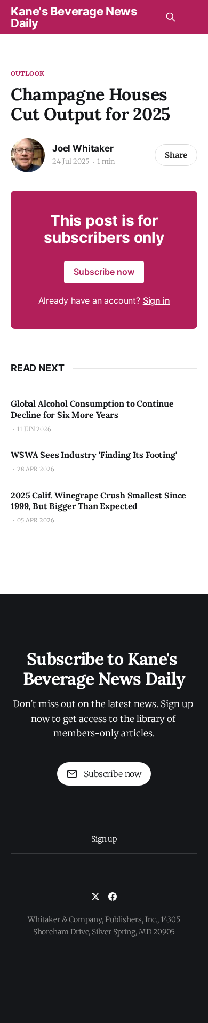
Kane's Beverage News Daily (74, 17)
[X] (95, 896)
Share (176, 155)
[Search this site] (171, 17)
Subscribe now (104, 271)
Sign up (104, 839)
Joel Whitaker (83, 148)
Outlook (27, 73)
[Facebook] (112, 896)
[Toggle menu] (191, 17)
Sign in (156, 300)
